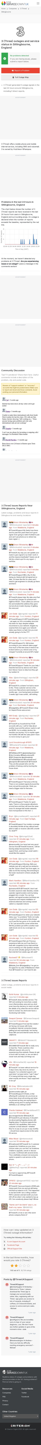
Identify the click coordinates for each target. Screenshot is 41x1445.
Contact (5, 1405)
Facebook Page (13, 1245)
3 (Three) (23, 8)
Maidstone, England (26, 527)
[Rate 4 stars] (25, 1265)
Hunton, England (32, 616)
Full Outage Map (22, 77)
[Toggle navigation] (38, 3)
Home (3, 8)
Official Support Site (14, 1249)
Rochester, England (26, 572)
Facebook (25, 1397)
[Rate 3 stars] (20, 1265)
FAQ (3, 1397)
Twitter (24, 1393)
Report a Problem (21, 70)
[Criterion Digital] (20, 1426)
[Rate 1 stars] (12, 1265)
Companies (13, 8)
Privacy (5, 1401)
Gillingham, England (17, 842)
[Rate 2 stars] (16, 1265)
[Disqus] (20, 423)
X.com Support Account (16, 1242)
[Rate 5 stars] (29, 1265)
